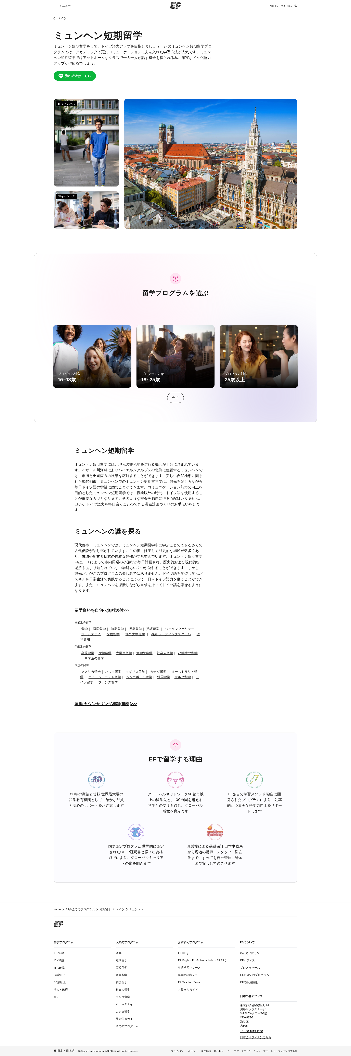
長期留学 (135, 629)
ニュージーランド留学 (105, 677)
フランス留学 (108, 682)
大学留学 (105, 653)
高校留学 (87, 653)
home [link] (57, 909)
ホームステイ (91, 634)
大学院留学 (144, 653)
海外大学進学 (135, 634)
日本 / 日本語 (66, 1050)
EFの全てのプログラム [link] (80, 909)
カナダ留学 (158, 672)
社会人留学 (165, 653)
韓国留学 (163, 677)
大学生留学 (124, 653)
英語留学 (152, 629)
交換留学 (113, 634)
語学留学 (99, 629)
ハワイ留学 (113, 672)
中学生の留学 (94, 658)
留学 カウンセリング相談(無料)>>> (106, 703)
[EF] (175, 5)
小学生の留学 (188, 653)
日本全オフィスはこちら (255, 1037)
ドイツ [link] (120, 909)
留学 (84, 629)
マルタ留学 (182, 677)
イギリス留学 (135, 672)
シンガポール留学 (139, 677)
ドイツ (62, 18)
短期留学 (117, 629)
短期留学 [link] (105, 909)
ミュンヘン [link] (136, 909)
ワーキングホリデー (179, 629)
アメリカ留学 (91, 672)
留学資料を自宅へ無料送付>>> (102, 610)
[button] (63, 5)
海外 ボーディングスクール (171, 634)
